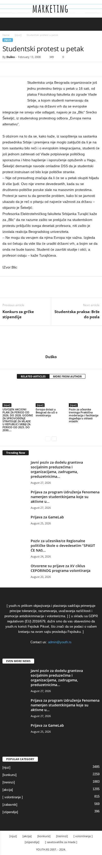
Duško (10, 57)
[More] (53, 69)
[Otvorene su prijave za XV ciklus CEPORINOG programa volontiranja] (14, 572)
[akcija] (7, 790)
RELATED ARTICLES (33, 376)
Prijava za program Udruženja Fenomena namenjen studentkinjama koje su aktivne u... (65, 497)
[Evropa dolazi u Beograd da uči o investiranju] (51, 395)
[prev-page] (48, 438)
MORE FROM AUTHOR (67, 376)
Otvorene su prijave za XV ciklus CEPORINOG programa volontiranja (60, 568)
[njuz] (18, 35)
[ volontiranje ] (12, 797)
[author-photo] (51, 340)
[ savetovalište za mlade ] (61, 842)
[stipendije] (10, 812)
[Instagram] (51, 363)
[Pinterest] (30, 69)
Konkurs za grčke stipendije (18, 314)
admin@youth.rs (60, 642)
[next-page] (54, 438)
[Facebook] (7, 69)
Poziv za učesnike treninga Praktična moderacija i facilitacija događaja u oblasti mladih (83, 415)
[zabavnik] (9, 804)
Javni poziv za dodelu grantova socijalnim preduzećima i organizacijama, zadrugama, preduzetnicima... (57, 469)
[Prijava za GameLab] (14, 524)
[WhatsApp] (42, 69)
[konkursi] (9, 775)
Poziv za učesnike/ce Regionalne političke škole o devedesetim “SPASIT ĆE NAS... (63, 545)
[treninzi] (8, 782)
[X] (19, 69)
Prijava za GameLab (47, 517)
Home (5, 35)
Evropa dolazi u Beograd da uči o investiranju (46, 412)
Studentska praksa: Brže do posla (77, 314)
